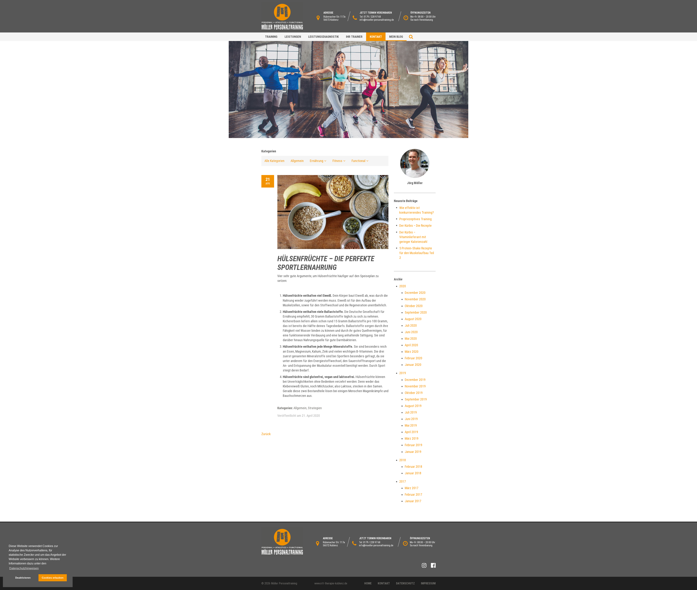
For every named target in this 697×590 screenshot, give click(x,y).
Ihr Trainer (354, 36)
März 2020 (411, 351)
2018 (402, 460)
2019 (402, 373)
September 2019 (416, 399)
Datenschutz (405, 583)
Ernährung (316, 161)
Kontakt (376, 36)
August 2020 (413, 319)
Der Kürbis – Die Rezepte (415, 225)
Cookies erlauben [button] (53, 577)
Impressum (428, 583)
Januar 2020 (413, 365)
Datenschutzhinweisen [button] (24, 568)
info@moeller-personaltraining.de (377, 19)
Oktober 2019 (414, 393)
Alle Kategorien (274, 161)
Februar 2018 (413, 466)
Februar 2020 (413, 358)
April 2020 (411, 345)
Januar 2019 (413, 452)
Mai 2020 (411, 338)
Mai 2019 (411, 425)
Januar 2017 (413, 501)
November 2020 (415, 299)
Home (368, 583)
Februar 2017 (413, 494)
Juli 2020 (411, 325)
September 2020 (416, 312)
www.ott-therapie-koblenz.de (330, 583)
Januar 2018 (413, 473)
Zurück (266, 434)
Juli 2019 (411, 412)
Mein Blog (396, 36)
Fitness (337, 161)
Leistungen (293, 36)
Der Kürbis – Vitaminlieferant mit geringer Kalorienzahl (413, 237)
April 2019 (411, 432)
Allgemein (297, 161)
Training (271, 36)
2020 (402, 286)
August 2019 (413, 406)
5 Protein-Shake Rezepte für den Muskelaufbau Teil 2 (416, 253)
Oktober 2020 (414, 306)
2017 (402, 481)
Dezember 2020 (415, 293)
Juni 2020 (411, 332)
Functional (358, 161)
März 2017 (411, 488)
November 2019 (415, 386)
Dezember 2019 (415, 380)
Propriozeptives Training (415, 219)
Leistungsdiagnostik (323, 36)
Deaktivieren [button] (23, 577)
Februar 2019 (413, 445)
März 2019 (411, 438)
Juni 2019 (411, 419)
